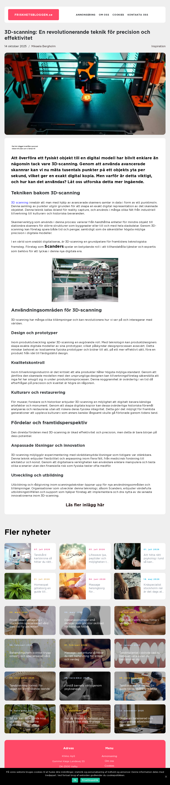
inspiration (158, 46)
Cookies (118, 14)
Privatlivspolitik (90, 780)
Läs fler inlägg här (85, 504)
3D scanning (19, 202)
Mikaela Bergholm (43, 46)
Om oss (104, 14)
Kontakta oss (138, 14)
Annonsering (85, 14)
